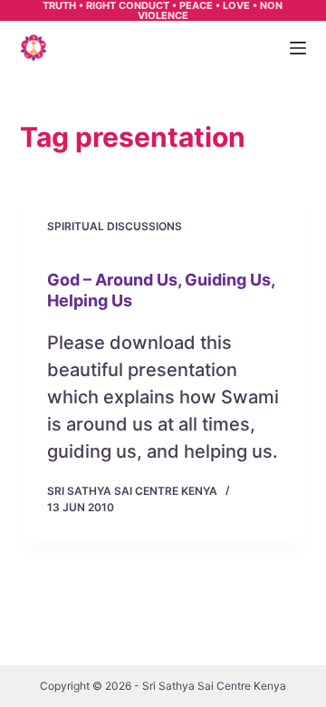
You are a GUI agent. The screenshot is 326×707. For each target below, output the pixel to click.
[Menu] (298, 48)
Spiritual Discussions (114, 226)
